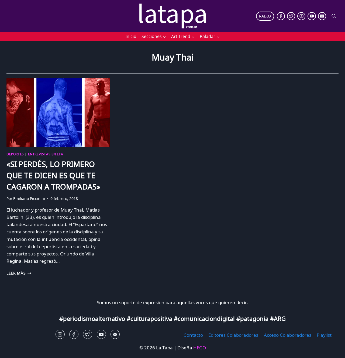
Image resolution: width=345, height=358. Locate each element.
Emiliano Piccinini (29, 198)
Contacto (193, 335)
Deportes (15, 154)
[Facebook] (281, 16)
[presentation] (58, 112)
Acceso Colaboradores (287, 335)
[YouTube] (312, 16)
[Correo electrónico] (322, 16)
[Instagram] (301, 16)
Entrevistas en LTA (45, 154)
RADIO (265, 16)
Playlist (324, 335)
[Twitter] (291, 16)
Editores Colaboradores (233, 335)
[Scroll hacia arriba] (13, 349)
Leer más (18, 273)
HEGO (199, 348)
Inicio (130, 36)
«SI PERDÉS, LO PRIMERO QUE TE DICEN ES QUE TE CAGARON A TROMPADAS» (53, 175)
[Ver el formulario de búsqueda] (334, 16)
